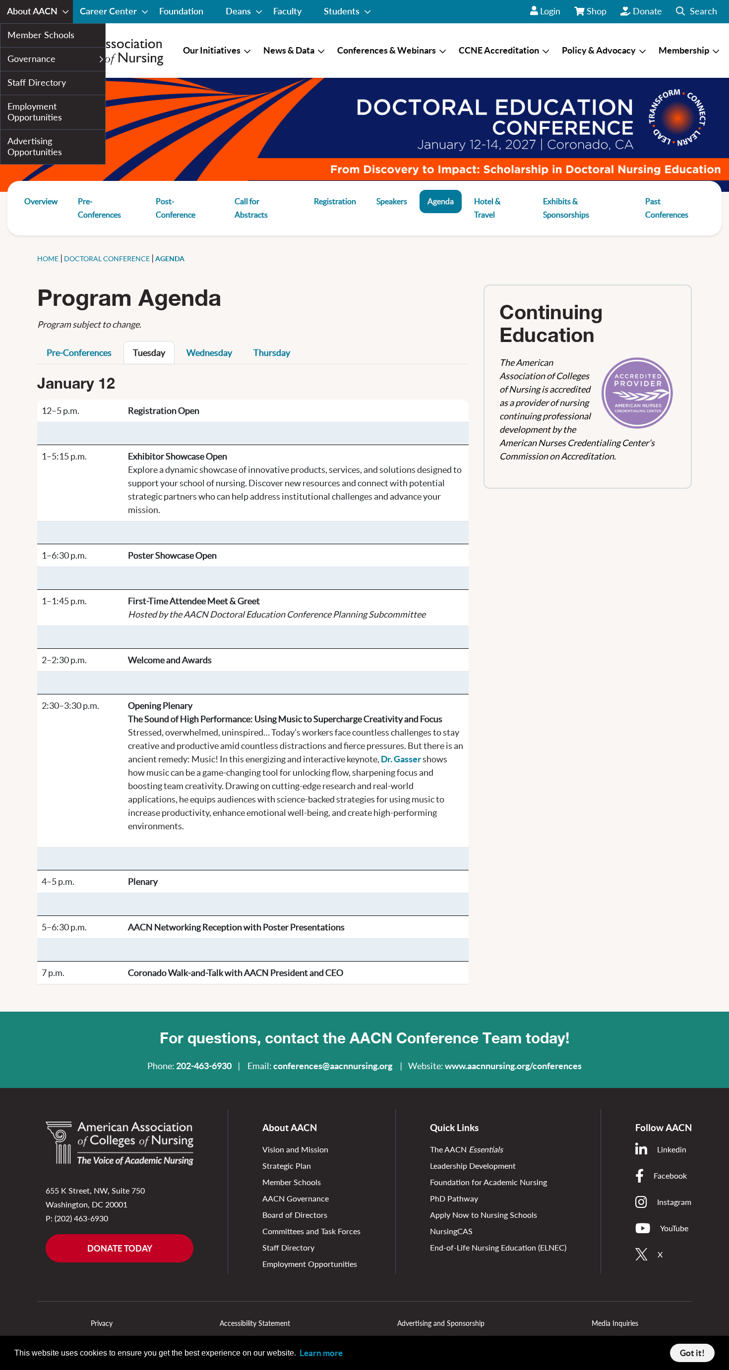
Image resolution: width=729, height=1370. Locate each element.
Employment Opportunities (309, 1263)
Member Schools (291, 1182)
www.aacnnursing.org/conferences (513, 1066)
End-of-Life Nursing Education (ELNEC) (498, 1247)
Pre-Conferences (99, 208)
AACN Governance (295, 1198)
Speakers (391, 201)
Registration (335, 201)
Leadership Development (473, 1165)
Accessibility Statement (255, 1323)
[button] (696, 11)
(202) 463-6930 (81, 1218)
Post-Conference (175, 208)
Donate (647, 10)
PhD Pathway (454, 1198)
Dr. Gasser (401, 759)
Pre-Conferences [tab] (79, 352)
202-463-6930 (204, 1066)
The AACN (466, 1149)
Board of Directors (294, 1214)
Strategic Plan (286, 1165)
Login (550, 10)
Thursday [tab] (271, 352)
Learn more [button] (321, 1353)
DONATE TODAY (119, 1248)
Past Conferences (666, 208)
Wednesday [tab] (209, 352)
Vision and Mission (295, 1149)
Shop (597, 14)
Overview (41, 201)
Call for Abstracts (251, 208)
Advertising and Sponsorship (441, 1323)
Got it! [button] (692, 1353)
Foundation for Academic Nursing (488, 1182)
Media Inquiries (615, 1323)
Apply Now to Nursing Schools (483, 1214)
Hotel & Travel (487, 208)
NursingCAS (451, 1231)
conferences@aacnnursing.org (332, 1066)
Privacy (102, 1323)
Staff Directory (288, 1247)
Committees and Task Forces (311, 1231)
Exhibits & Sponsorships (566, 208)
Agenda (440, 201)
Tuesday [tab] (149, 352)
